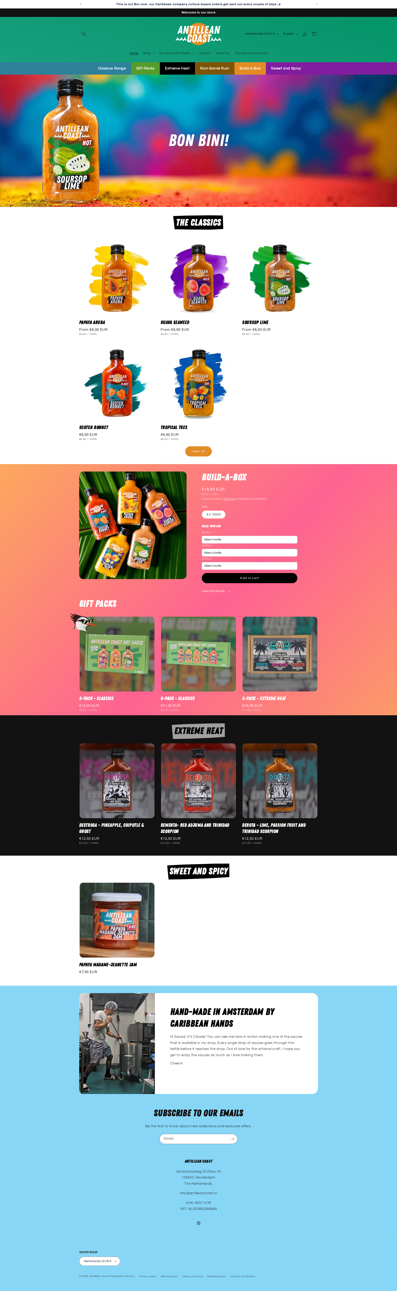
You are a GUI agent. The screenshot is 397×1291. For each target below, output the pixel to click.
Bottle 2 (207, 545)
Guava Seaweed (175, 322)
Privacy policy (147, 1276)
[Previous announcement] (80, 4)
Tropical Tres (174, 427)
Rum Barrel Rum (215, 68)
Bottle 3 (207, 558)
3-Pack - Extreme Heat (264, 698)
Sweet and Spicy (286, 68)
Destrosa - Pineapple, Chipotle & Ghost (111, 828)
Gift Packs (145, 68)
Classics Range (112, 68)
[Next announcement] (316, 4)
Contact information (243, 1276)
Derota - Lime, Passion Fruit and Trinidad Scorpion (274, 828)
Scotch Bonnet (93, 427)
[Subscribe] (232, 1139)
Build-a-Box (250, 68)
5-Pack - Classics (178, 698)
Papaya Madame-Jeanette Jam (108, 965)
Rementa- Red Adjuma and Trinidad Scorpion (195, 828)
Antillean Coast (99, 1276)
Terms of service (192, 1276)
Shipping (229, 498)
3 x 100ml (213, 514)
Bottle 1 (207, 532)
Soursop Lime (255, 322)
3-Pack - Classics (96, 698)
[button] (84, 34)
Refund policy (169, 1276)
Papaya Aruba (92, 322)
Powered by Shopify (122, 1276)
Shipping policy (216, 1276)
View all (198, 451)
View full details (213, 591)
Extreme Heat (177, 68)
